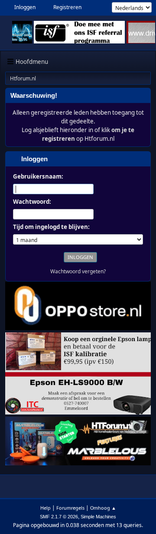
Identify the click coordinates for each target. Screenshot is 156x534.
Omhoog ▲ (103, 507)
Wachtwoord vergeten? (78, 271)
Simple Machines (98, 516)
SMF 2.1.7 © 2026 (59, 516)
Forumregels (70, 507)
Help (45, 507)
